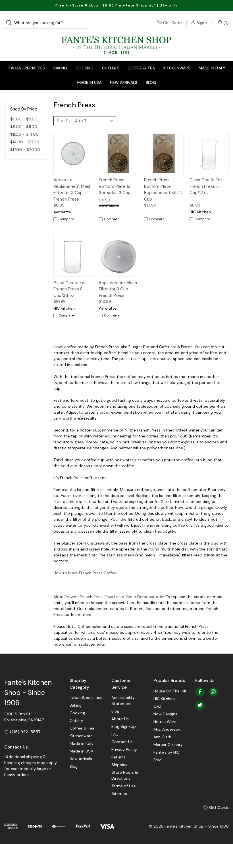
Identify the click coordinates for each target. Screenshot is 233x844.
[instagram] (213, 691)
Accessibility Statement (123, 700)
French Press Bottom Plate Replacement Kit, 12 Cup (163, 189)
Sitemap (119, 793)
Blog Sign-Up (123, 726)
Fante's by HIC (166, 752)
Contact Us (122, 741)
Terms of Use (123, 785)
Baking (60, 68)
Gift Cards (172, 22)
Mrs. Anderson (166, 729)
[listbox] (95, 120)
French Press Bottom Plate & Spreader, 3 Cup (114, 186)
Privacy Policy (124, 749)
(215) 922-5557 (25, 731)
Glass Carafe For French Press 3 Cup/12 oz (206, 186)
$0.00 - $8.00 (24, 119)
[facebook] (199, 691)
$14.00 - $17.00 (24, 141)
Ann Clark (162, 736)
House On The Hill (169, 691)
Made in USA (89, 82)
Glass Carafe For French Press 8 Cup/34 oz (69, 289)
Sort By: (64, 120)
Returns (118, 757)
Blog (151, 82)
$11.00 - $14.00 (24, 134)
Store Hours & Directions (124, 775)
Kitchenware (176, 68)
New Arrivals (123, 82)
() (225, 22)
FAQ (114, 734)
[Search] (10, 22)
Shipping (119, 764)
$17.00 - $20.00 (25, 149)
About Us (120, 718)
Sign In (202, 22)
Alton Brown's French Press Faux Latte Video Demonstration (109, 596)
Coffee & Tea (141, 68)
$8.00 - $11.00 (23, 126)
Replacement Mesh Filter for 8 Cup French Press (118, 289)
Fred (157, 759)
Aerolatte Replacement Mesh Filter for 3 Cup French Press (72, 189)
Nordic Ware (164, 721)
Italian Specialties (26, 68)
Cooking (84, 68)
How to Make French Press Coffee (84, 572)
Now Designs (165, 714)
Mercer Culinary (168, 744)
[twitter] (199, 705)
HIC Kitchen (164, 698)
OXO (157, 706)
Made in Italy (212, 68)
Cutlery (110, 68)
